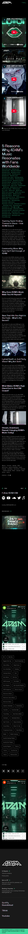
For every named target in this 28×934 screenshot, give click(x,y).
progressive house (8, 730)
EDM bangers (22, 185)
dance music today (12, 454)
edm (16, 673)
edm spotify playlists (19, 685)
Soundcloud (7, 905)
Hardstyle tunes (16, 215)
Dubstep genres (16, 174)
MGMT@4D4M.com (11, 505)
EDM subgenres (21, 197)
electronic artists (7, 693)
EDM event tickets (7, 189)
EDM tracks (5, 199)
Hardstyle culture (8, 205)
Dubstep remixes (17, 182)
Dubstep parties (19, 177)
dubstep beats (6, 171)
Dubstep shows (6, 184)
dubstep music (14, 175)
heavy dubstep (17, 722)
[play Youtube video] (14, 56)
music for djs (17, 726)
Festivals (4, 469)
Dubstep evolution (16, 172)
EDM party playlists (7, 194)
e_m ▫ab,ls (5, 190)
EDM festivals (16, 189)
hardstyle (23, 469)
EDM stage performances (9, 197)
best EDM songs (7, 169)
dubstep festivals (7, 174)
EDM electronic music (16, 187)
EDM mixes (12, 190)
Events (20, 467)
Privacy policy (5, 876)
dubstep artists (7, 673)
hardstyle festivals (7, 210)
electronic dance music (14, 243)
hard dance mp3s (17, 714)
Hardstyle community (8, 204)
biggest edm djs (7, 661)
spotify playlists (7, 746)
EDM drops (6, 187)
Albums (8, 7)
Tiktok (4, 910)
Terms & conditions (7, 873)
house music (6, 726)
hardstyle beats (16, 200)
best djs (11, 657)
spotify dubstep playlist (9, 738)
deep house (17, 665)
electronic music (7, 702)
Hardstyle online (16, 212)
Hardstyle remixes (7, 213)
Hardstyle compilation (20, 204)
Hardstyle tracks (7, 215)
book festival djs (19, 661)
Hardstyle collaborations (9, 202)
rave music (19, 730)
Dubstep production (18, 180)
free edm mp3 (15, 710)
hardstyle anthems (14, 199)
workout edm (13, 754)
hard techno (17, 469)
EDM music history (20, 192)
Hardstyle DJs (6, 207)
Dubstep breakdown (16, 171)
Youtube (6, 916)
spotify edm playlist (8, 742)
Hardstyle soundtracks (18, 213)
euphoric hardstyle (13, 467)
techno (3, 472)
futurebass (10, 469)
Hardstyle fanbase (18, 209)
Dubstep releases (7, 182)
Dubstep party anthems (8, 179)
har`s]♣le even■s (15, 207)
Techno (5, 750)
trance (8, 472)
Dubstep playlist (20, 179)
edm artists (14, 185)
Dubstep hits (6, 175)
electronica (5, 467)
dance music (6, 665)
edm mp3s (16, 681)
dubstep (14, 465)
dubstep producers (7, 180)
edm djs (15, 677)
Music (13, 470)
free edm (5, 710)
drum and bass (7, 669)
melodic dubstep (7, 470)
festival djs (19, 706)
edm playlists (6, 685)
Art (4, 657)
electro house (18, 689)
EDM (18, 465)
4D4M (3, 651)
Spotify (5, 902)
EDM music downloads (8, 192)
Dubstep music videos (8, 177)
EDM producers (17, 194)
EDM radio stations (7, 195)
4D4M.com (14, 443)
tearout (17, 746)
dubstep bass (15, 169)
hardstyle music (6, 212)
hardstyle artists (7, 200)
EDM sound (16, 195)
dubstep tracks (6, 185)
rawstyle (18, 470)
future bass (6, 714)
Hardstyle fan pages (7, 209)
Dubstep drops (6, 172)
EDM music (19, 190)
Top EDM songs (6, 217)
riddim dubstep (14, 734)
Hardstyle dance (18, 205)
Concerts (9, 465)
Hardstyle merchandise (19, 210)
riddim (22, 470)
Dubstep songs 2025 (17, 184)
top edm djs (14, 750)
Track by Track (8, 221)
